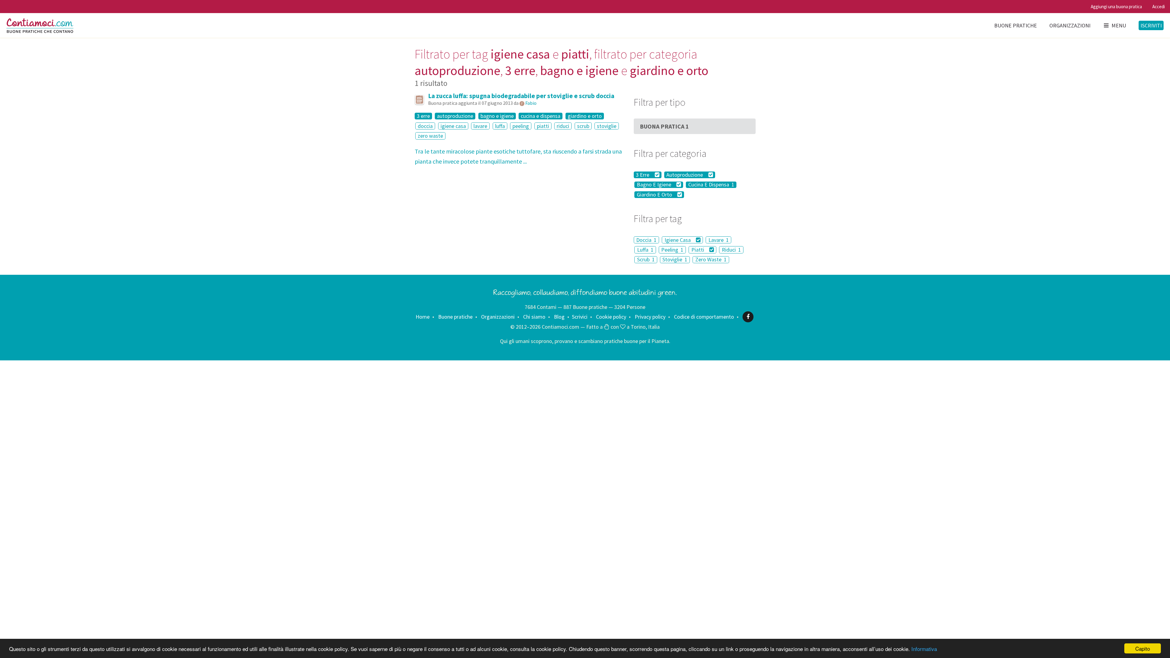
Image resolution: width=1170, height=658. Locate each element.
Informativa (924, 649)
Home (423, 316)
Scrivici (579, 316)
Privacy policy (650, 316)
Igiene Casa (678, 239)
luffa (500, 125)
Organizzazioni (1069, 25)
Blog (559, 316)
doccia (425, 125)
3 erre (423, 116)
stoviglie (606, 125)
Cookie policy (611, 316)
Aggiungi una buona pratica (1116, 6)
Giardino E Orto (655, 194)
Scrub (646, 259)
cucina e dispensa (540, 116)
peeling (520, 125)
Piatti (698, 249)
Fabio (531, 103)
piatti (543, 125)
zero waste (430, 135)
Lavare (718, 239)
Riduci (731, 249)
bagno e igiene (497, 116)
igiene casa (453, 125)
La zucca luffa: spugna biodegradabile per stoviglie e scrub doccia (521, 96)
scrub (583, 125)
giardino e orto (585, 116)
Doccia (646, 239)
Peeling (672, 249)
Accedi (1158, 6)
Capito (1142, 648)
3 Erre (643, 175)
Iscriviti (1151, 25)
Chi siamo (534, 316)
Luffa (645, 249)
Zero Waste (711, 259)
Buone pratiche (1015, 25)
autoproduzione (455, 116)
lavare (480, 125)
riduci (563, 125)
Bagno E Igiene (654, 185)
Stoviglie (674, 259)
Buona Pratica (664, 126)
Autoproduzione (685, 175)
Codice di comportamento (704, 316)
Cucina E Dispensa (711, 185)
